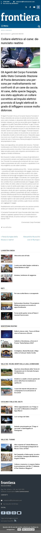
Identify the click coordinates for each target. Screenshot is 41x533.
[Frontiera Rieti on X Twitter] (26, 7)
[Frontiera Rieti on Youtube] (34, 7)
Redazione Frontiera (18, 33)
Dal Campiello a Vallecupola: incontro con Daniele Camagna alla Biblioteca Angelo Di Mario (26, 456)
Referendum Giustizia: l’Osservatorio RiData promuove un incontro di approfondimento (26, 305)
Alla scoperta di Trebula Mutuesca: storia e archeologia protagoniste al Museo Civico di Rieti (26, 446)
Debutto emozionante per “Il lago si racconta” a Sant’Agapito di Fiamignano (26, 428)
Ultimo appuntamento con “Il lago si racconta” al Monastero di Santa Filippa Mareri (26, 409)
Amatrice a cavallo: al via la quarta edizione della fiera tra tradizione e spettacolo (27, 381)
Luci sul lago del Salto (21, 417)
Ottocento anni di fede (21, 255)
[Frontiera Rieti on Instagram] (38, 7)
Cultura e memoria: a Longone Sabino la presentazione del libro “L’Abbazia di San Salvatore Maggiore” (27, 466)
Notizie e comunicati (6, 30)
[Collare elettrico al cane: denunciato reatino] (20, 57)
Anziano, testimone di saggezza (25, 275)
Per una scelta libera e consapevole (26, 293)
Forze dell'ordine (7, 227)
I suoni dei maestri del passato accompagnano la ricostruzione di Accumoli (25, 391)
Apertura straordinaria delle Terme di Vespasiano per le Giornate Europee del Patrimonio (26, 371)
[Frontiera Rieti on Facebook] (30, 7)
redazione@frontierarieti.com (25, 1)
